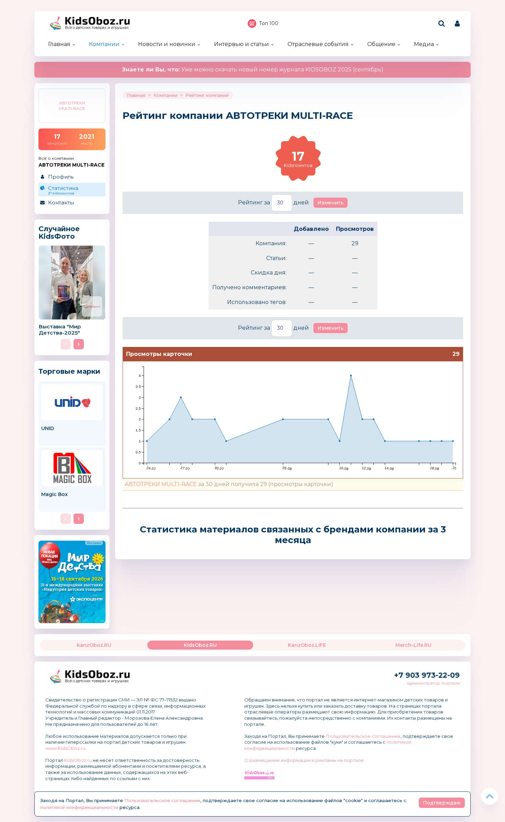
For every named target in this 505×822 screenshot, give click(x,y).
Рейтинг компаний (207, 95)
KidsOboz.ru (78, 760)
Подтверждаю (442, 803)
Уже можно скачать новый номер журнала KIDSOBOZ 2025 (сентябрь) (252, 69)
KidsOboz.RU (200, 645)
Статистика (63, 190)
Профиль (61, 176)
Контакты (61, 202)
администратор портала (433, 683)
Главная (59, 44)
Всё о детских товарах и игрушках (97, 27)
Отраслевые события (318, 44)
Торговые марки (69, 371)
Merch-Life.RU (413, 645)
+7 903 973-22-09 (427, 675)
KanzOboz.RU (94, 645)
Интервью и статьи (241, 44)
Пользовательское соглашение (363, 736)
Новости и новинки (166, 44)
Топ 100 (268, 23)
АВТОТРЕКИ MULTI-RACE (161, 484)
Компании (104, 44)
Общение (381, 44)
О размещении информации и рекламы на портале (304, 760)
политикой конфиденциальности (79, 807)
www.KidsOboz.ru (65, 748)
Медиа (424, 44)
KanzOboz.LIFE (307, 645)
